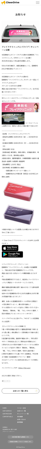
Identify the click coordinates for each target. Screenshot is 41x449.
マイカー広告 (21, 408)
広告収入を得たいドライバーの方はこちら (20, 441)
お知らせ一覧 (21, 411)
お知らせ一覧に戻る (20, 391)
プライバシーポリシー (9, 431)
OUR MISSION (7, 414)
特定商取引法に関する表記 (10, 429)
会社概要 (20, 416)
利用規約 (5, 427)
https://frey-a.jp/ (24, 368)
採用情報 (20, 422)
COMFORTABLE (8, 416)
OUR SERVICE (7, 411)
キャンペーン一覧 (23, 414)
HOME (4, 408)
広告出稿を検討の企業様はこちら (20, 437)
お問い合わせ (21, 419)
